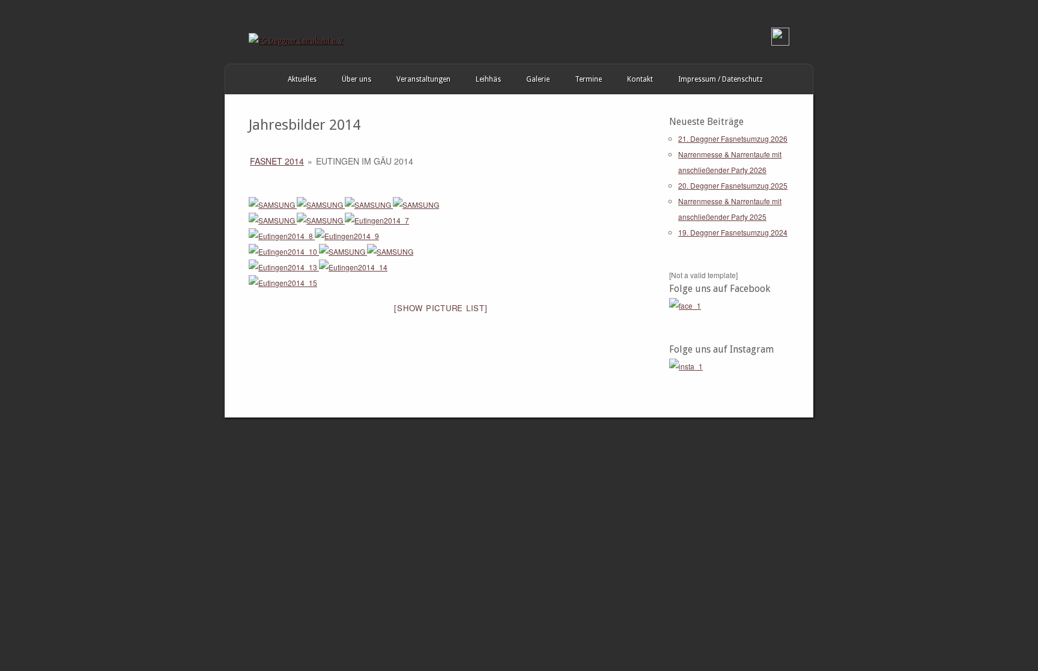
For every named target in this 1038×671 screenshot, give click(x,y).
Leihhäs (488, 79)
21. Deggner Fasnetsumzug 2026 (733, 138)
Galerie (538, 79)
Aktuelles (302, 79)
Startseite (237, 79)
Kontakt (640, 79)
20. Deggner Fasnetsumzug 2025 (733, 185)
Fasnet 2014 (277, 161)
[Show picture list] (440, 308)
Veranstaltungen (423, 79)
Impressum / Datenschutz (720, 79)
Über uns (356, 79)
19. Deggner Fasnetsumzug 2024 (733, 232)
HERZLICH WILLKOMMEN (262, 79)
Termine (588, 79)
